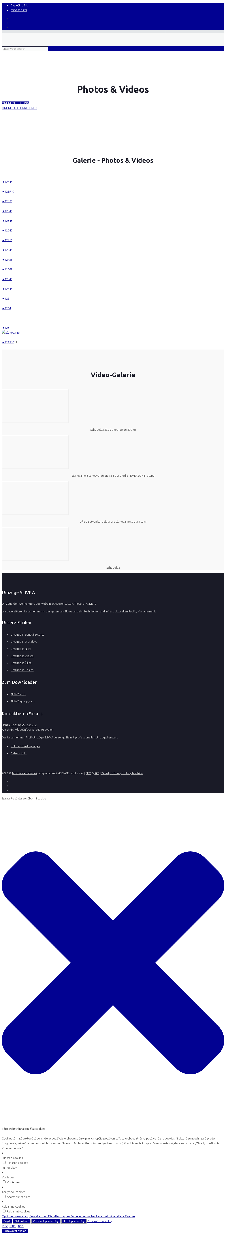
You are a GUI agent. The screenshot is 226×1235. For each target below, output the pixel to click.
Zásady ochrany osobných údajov (122, 773)
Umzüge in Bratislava (24, 641)
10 (12, 191)
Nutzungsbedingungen (25, 746)
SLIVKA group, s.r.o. (23, 701)
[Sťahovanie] (11, 332)
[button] (113, 1123)
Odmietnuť (22, 1221)
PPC (96, 773)
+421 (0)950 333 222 (24, 724)
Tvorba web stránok (24, 773)
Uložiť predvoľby (74, 1221)
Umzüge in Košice (22, 669)
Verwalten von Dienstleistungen (49, 1216)
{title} (5, 1225)
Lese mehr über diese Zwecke (115, 1216)
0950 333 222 (19, 10)
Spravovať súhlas (15, 1231)
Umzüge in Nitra (21, 648)
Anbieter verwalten (83, 1216)
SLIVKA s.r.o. (18, 694)
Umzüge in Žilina (21, 662)
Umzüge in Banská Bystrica (27, 634)
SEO (88, 773)
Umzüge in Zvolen (22, 655)
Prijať (7, 1221)
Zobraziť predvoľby (46, 1221)
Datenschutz (18, 753)
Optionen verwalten (15, 1216)
